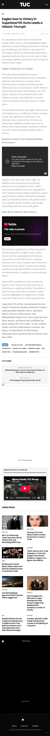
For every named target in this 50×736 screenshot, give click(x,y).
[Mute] (38, 497)
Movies (4, 590)
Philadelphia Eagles (20, 352)
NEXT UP (5, 532)
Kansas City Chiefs (19, 348)
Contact (24, 726)
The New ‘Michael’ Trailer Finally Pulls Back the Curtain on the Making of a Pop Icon (37, 622)
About (14, 726)
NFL (3, 14)
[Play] (7, 497)
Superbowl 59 (34, 352)
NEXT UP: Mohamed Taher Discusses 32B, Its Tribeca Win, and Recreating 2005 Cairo (12, 539)
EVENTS (29, 592)
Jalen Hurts (6, 348)
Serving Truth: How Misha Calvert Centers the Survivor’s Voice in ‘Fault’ (36, 536)
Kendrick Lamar (34, 348)
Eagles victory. (17, 345)
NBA (3, 561)
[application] (25, 488)
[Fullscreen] (43, 497)
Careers (35, 726)
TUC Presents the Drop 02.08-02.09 (25, 380)
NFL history (6, 352)
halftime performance (33, 345)
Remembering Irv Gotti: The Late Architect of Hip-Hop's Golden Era (25, 371)
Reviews (30, 548)
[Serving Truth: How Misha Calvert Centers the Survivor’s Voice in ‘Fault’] (37, 521)
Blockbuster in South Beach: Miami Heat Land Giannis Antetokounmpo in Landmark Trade (12, 567)
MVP (43, 348)
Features (30, 529)
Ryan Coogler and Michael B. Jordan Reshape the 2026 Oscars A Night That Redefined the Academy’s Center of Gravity (36, 603)
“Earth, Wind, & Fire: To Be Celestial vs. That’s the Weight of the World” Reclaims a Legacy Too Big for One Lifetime (37, 556)
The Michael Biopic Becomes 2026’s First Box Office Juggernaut (12, 595)
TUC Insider (6, 33)
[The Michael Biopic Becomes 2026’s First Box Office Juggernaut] (12, 581)
